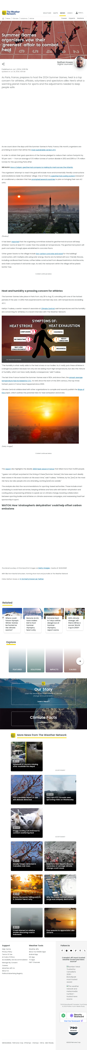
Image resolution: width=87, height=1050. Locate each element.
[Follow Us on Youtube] (71, 950)
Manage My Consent (10, 963)
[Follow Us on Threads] (80, 950)
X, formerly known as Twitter (32, 579)
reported (15, 241)
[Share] (3, 64)
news (8, 18)
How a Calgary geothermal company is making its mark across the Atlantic (41, 167)
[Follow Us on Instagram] (66, 950)
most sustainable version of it (43, 150)
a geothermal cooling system (63, 176)
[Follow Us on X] (84, 950)
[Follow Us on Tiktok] (75, 950)
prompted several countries (43, 179)
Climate (15, 18)
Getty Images (44, 568)
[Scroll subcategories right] (80, 661)
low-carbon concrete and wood (49, 253)
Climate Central (48, 308)
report (8, 469)
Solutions (23, 18)
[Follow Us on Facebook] (62, 950)
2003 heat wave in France (43, 469)
